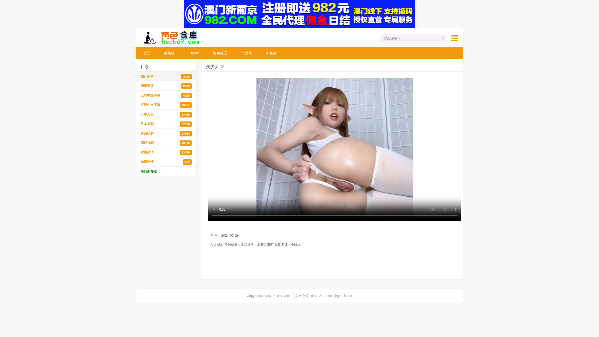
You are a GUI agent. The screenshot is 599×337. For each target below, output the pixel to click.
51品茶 (246, 52)
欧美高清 (165, 152)
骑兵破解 (165, 133)
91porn (194, 52)
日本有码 (165, 123)
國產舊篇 (165, 85)
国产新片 (165, 76)
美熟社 (169, 52)
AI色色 (271, 52)
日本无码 (165, 114)
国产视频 (165, 142)
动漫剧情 (165, 161)
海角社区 (220, 52)
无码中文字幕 (165, 95)
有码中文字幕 (165, 104)
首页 (146, 52)
